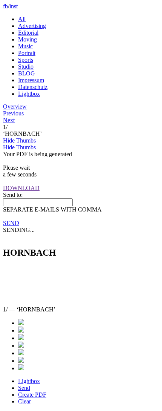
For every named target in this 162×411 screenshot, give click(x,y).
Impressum (31, 80)
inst (13, 6)
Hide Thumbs (19, 140)
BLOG (26, 73)
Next (9, 120)
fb (5, 6)
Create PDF (32, 394)
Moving (27, 39)
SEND (11, 223)
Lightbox (29, 93)
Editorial (28, 32)
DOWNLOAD (21, 188)
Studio (26, 66)
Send (24, 388)
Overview (15, 106)
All (22, 19)
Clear (24, 401)
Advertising (32, 26)
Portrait (26, 53)
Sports (25, 60)
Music (25, 46)
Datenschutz (32, 87)
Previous (13, 113)
